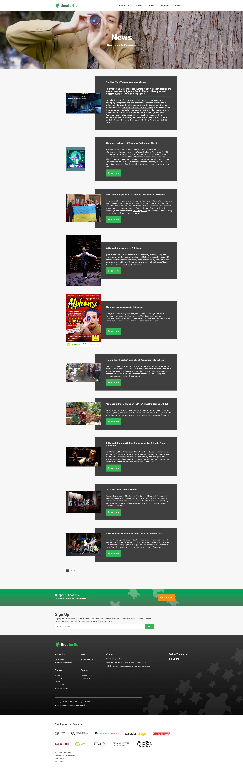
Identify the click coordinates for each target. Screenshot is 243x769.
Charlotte (58, 678)
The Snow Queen (61, 688)
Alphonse (58, 675)
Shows (139, 5)
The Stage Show (140, 211)
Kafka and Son (60, 685)
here (125, 265)
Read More (113, 173)
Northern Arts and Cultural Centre (137, 108)
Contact (178, 5)
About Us (124, 5)
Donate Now (166, 597)
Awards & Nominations (63, 662)
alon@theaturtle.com (139, 662)
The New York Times (134, 93)
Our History (59, 659)
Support (165, 5)
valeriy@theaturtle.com (142, 666)
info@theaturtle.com (119, 659)
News (152, 5)
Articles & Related (87, 659)
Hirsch (57, 682)
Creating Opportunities (89, 675)
